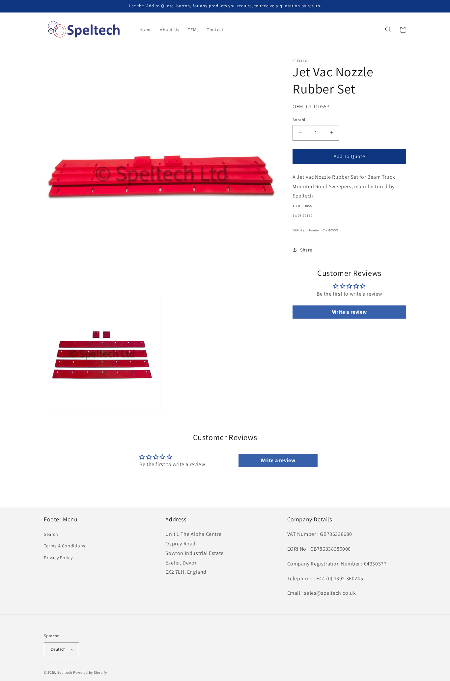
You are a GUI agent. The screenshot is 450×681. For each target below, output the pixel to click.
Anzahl (299, 119)
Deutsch (58, 649)
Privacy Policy (58, 558)
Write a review (349, 311)
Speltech (64, 672)
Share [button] (306, 250)
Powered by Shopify (90, 672)
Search (51, 534)
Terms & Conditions (64, 546)
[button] (388, 29)
